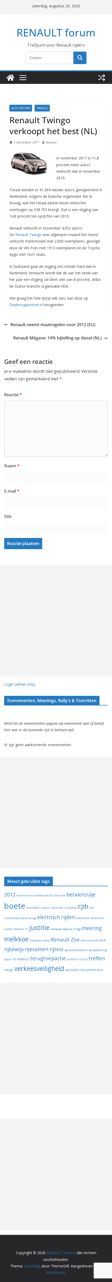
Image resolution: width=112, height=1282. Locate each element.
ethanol (19, 929)
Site (7, 516)
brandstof (33, 907)
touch (83, 959)
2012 (10, 894)
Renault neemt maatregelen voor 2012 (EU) (52, 324)
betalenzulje (81, 894)
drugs (32, 918)
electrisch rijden (56, 917)
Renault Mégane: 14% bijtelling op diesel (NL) (57, 338)
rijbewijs (14, 949)
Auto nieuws (20, 108)
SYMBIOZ (23, 959)
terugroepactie (48, 958)
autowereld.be (43, 895)
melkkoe (16, 939)
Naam (12, 466)
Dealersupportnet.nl (26, 304)
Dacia (24, 918)
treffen (97, 958)
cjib (83, 906)
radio (46, 940)
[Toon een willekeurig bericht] (101, 77)
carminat (57, 907)
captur (45, 907)
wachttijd (71, 970)
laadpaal (56, 929)
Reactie (13, 395)
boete (14, 906)
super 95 (10, 959)
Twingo (42, 108)
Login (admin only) (19, 684)
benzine (59, 895)
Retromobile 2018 (93, 940)
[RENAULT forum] (10, 77)
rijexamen (36, 949)
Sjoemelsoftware (76, 950)
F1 (26, 929)
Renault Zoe (65, 939)
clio (91, 907)
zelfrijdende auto (91, 970)
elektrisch (83, 918)
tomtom (72, 959)
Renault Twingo (28, 234)
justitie (39, 927)
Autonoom (24, 895)
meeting (92, 928)
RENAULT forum (56, 32)
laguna (67, 929)
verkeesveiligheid (39, 968)
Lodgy (77, 929)
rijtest (56, 949)
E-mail (12, 491)
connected (11, 918)
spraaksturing (98, 950)
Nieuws (51, 142)
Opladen (36, 940)
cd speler (70, 907)
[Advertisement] (56, 621)
